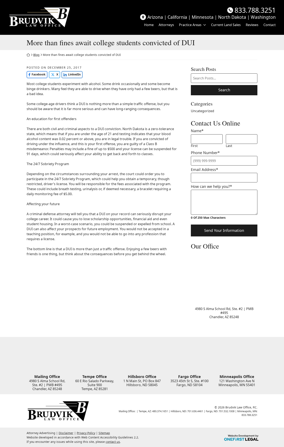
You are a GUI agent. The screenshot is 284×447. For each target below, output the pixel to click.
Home (149, 25)
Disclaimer (66, 433)
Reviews (252, 25)
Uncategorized (202, 111)
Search (224, 89)
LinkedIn (71, 74)
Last (229, 146)
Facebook (36, 74)
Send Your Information (224, 230)
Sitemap (104, 433)
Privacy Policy (86, 433)
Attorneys (166, 25)
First (194, 146)
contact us (113, 442)
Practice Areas (190, 25)
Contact (269, 25)
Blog (36, 55)
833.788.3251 (255, 10)
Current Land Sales (226, 25)
